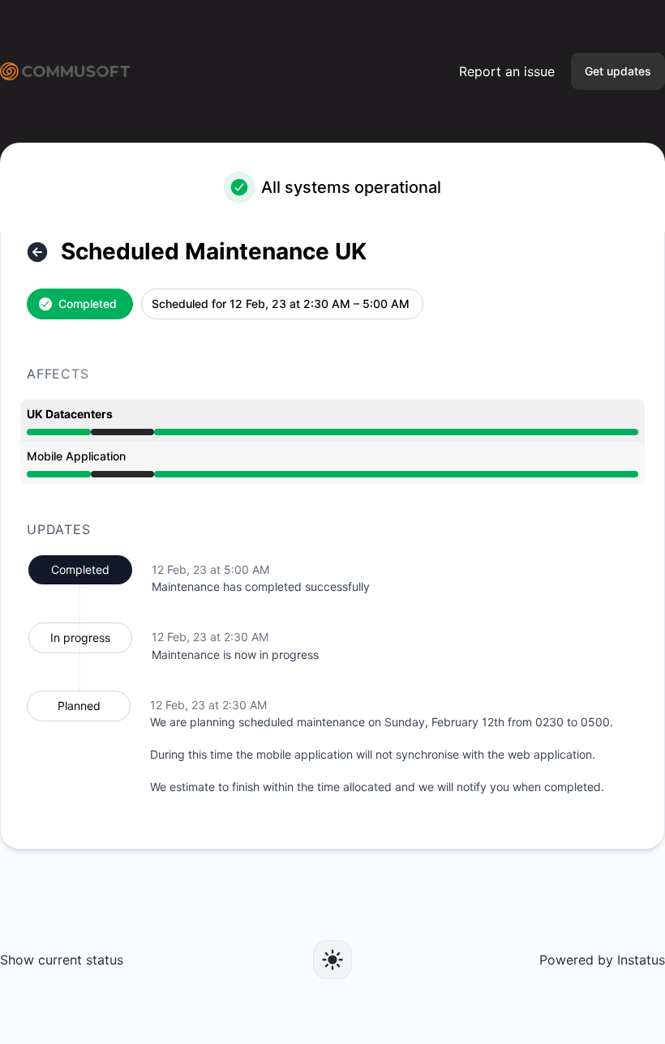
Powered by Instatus (602, 960)
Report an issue (507, 71)
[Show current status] (37, 252)
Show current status (61, 960)
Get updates (618, 71)
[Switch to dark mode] (332, 959)
